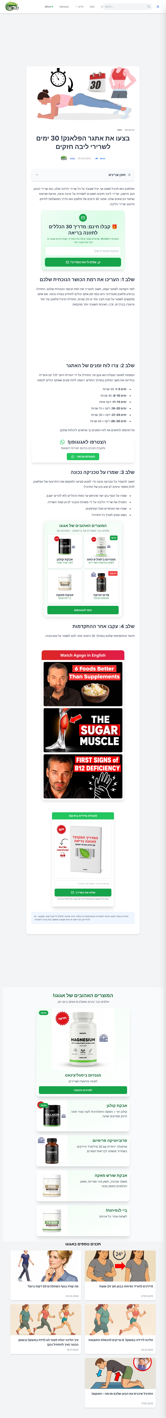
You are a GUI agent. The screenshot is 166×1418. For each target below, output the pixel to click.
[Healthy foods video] (83, 684)
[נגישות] (158, 7)
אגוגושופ (64, 6)
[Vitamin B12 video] (83, 776)
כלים (80, 6)
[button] (83, 175)
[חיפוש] (148, 6)
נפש (92, 6)
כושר (119, 129)
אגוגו (72, 158)
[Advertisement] (83, 41)
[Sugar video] (83, 730)
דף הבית (130, 129)
